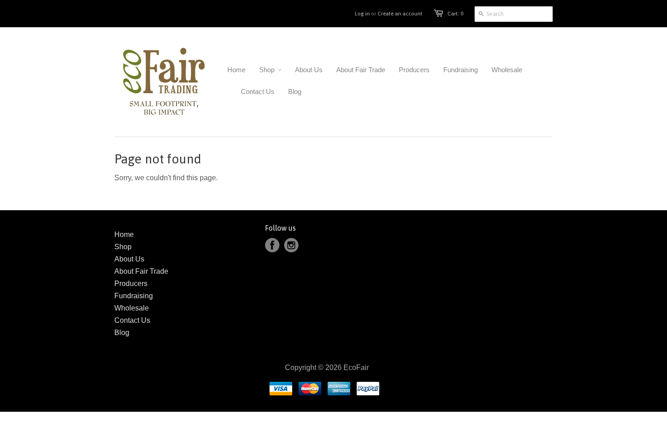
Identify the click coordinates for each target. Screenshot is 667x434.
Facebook (272, 245)
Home (124, 234)
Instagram (291, 245)
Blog (121, 332)
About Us (129, 259)
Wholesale (131, 308)
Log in (362, 13)
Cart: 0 (455, 13)
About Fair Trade (141, 271)
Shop (123, 247)
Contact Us (132, 320)
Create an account (400, 13)
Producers (130, 283)
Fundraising (133, 296)
